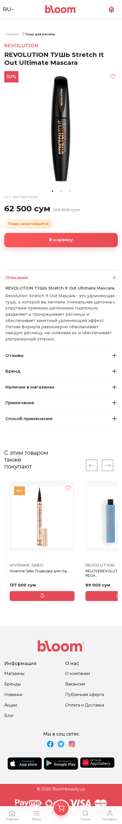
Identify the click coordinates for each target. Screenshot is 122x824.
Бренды (12, 684)
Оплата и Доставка (84, 705)
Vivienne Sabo (26, 565)
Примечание (19, 402)
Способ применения (28, 418)
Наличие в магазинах (29, 387)
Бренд (12, 371)
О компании (77, 673)
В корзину (61, 239)
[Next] (107, 465)
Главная (12, 34)
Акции (10, 705)
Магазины (14, 673)
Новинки (13, 694)
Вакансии (75, 684)
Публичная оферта (84, 694)
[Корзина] (61, 808)
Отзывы (14, 355)
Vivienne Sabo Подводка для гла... (39, 571)
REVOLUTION (21, 45)
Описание (16, 277)
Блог (9, 715)
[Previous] (91, 465)
